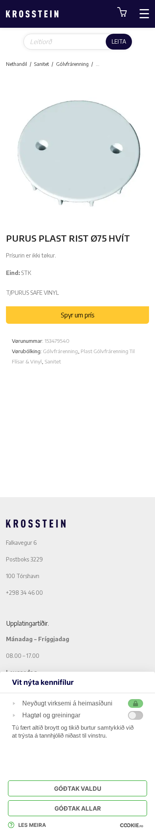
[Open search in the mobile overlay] (77, 42)
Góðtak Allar (77, 808)
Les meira (32, 825)
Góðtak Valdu (77, 788)
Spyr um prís (78, 315)
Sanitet (41, 64)
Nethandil (16, 64)
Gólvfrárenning (72, 64)
